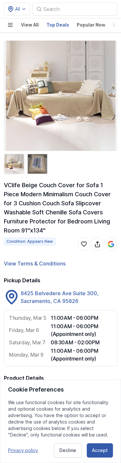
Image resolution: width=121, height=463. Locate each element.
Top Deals (57, 24)
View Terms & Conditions (35, 263)
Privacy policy (23, 450)
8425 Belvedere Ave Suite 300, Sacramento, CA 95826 (60, 297)
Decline (67, 450)
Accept (100, 450)
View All (30, 24)
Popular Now (91, 24)
